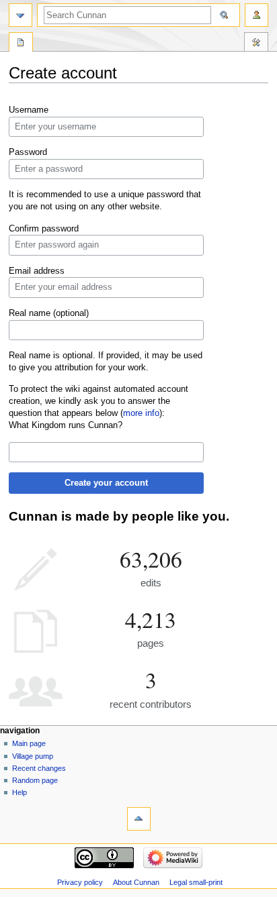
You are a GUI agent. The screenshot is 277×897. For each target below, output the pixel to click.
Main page (29, 743)
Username (28, 110)
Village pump (32, 756)
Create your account (106, 483)
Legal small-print (196, 882)
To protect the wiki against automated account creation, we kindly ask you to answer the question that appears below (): (98, 401)
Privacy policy (80, 882)
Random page (35, 780)
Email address (37, 271)
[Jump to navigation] (20, 15)
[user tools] (256, 15)
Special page (20, 43)
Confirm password (44, 228)
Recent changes (39, 768)
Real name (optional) (49, 313)
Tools (256, 43)
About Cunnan (136, 882)
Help (19, 792)
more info (141, 413)
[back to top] (139, 819)
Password (28, 152)
